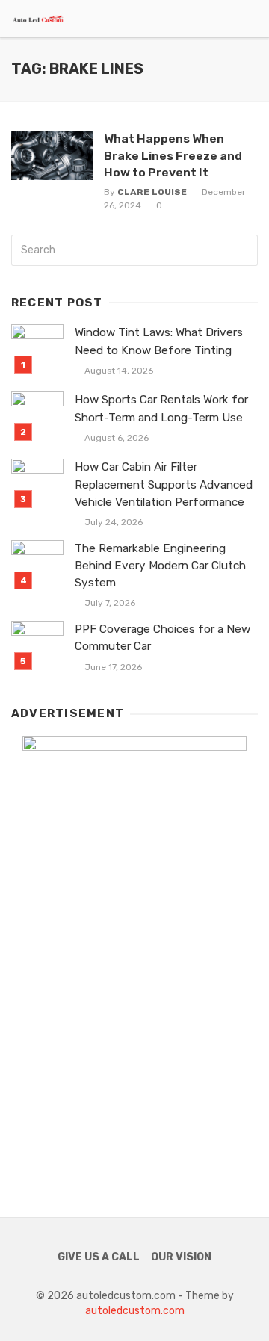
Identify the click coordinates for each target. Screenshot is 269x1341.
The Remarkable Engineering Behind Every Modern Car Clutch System (160, 565)
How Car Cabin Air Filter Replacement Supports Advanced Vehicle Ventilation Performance (164, 484)
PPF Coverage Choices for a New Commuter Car (162, 637)
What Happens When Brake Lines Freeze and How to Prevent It (173, 155)
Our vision (181, 1257)
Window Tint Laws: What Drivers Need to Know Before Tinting (159, 341)
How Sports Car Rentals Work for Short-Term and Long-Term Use (161, 408)
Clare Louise (152, 192)
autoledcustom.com (135, 1310)
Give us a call (99, 1257)
